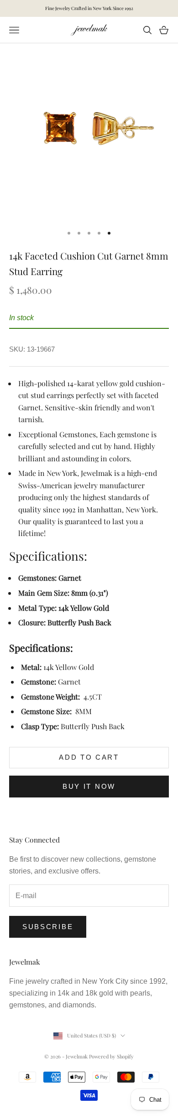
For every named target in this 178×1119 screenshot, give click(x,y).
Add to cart (89, 757)
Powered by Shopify (111, 1056)
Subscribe (47, 926)
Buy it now (89, 786)
